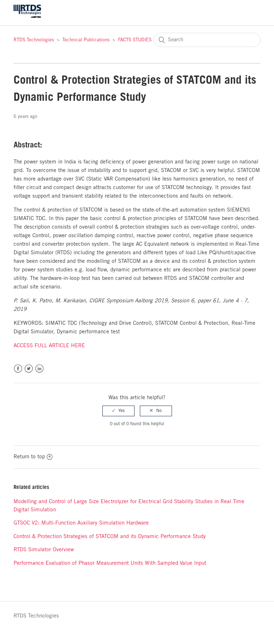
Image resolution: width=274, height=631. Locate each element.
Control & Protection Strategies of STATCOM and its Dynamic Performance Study (110, 536)
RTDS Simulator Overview (44, 549)
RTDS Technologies (34, 40)
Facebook (18, 368)
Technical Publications (86, 40)
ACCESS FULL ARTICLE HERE (49, 345)
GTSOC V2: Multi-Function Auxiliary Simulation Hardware (81, 523)
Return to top (29, 456)
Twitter (28, 368)
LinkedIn (39, 368)
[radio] (118, 411)
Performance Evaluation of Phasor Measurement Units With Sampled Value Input (110, 563)
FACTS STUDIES (135, 40)
